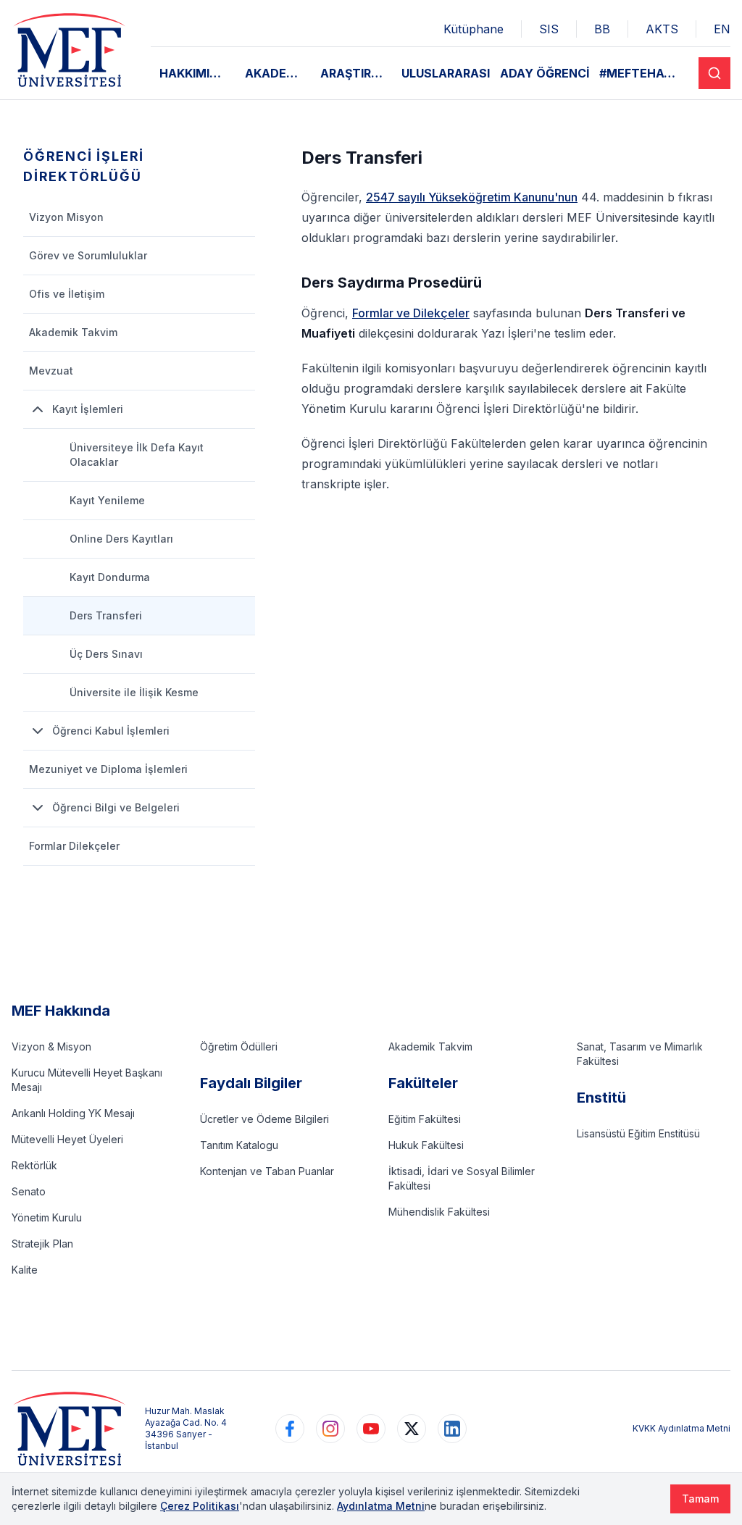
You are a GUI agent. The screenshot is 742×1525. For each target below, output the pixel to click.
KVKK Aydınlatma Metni (681, 1428)
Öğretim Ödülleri (239, 1046)
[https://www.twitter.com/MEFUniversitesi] (411, 1428)
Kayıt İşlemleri (87, 409)
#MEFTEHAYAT (643, 73)
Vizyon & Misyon (51, 1046)
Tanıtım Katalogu (239, 1145)
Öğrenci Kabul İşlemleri (111, 730)
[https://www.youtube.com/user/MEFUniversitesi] (371, 1428)
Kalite (25, 1269)
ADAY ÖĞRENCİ (545, 73)
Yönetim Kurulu (47, 1217)
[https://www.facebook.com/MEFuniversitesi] (289, 1428)
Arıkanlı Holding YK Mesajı (73, 1113)
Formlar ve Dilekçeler (411, 313)
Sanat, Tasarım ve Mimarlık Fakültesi (640, 1053)
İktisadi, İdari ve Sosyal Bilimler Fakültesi (461, 1178)
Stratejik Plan (42, 1243)
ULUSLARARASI (445, 73)
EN (722, 29)
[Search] (714, 73)
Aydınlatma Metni (381, 1506)
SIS (549, 29)
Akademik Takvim (430, 1046)
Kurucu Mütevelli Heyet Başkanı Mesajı (87, 1079)
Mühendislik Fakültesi (439, 1212)
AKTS (662, 29)
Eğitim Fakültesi (424, 1119)
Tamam (700, 1498)
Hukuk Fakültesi (426, 1145)
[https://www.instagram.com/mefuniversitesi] (330, 1428)
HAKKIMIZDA (196, 73)
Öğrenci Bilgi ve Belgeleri (116, 807)
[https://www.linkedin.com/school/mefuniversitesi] (452, 1428)
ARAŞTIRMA (355, 73)
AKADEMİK (277, 73)
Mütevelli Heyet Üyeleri (67, 1139)
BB (602, 29)
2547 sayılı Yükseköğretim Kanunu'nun (472, 197)
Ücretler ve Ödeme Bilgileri (264, 1119)
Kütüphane (473, 29)
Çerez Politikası (199, 1506)
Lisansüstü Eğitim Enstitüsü (638, 1133)
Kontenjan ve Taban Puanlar (267, 1171)
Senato (29, 1191)
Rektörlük (34, 1165)
